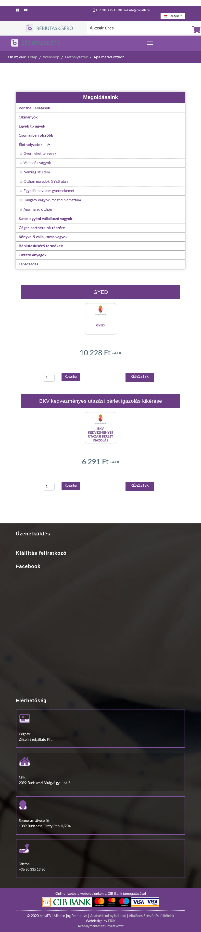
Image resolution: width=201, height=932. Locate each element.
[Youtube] (26, 10)
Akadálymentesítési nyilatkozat (101, 926)
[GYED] (100, 319)
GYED (100, 292)
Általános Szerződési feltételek (151, 916)
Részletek (140, 376)
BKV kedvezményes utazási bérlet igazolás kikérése (100, 401)
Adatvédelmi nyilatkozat (108, 916)
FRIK (111, 921)
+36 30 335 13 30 (109, 10)
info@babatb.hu (139, 10)
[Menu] (150, 43)
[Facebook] (17, 10)
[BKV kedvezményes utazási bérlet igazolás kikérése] (100, 428)
